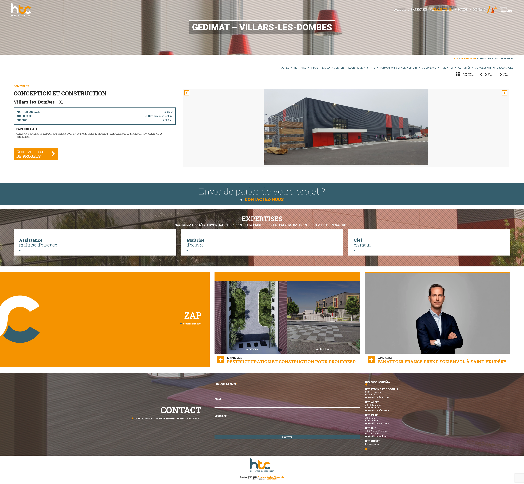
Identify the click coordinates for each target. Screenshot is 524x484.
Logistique (355, 67)
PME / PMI (447, 67)
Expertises (419, 9)
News (503, 8)
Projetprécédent (488, 74)
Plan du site (279, 477)
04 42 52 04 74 (372, 433)
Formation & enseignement (398, 67)
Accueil (400, 9)
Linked (504, 11)
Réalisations (442, 9)
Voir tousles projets (468, 74)
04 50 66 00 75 (372, 407)
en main (362, 242)
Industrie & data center (327, 67)
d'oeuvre (196, 242)
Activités (464, 67)
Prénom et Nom (226, 383)
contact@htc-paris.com (377, 423)
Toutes (284, 67)
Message (221, 416)
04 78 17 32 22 (372, 394)
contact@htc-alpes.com (377, 410)
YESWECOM (272, 479)
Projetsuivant (506, 74)
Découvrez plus (30, 154)
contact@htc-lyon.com (377, 397)
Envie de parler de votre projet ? (262, 193)
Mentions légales (265, 477)
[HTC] (24, 9)
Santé (371, 67)
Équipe (463, 9)
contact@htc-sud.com (376, 436)
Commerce (429, 67)
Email (219, 399)
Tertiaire (300, 67)
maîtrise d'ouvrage (38, 242)
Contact (479, 9)
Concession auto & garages (494, 67)
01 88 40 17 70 (372, 420)
